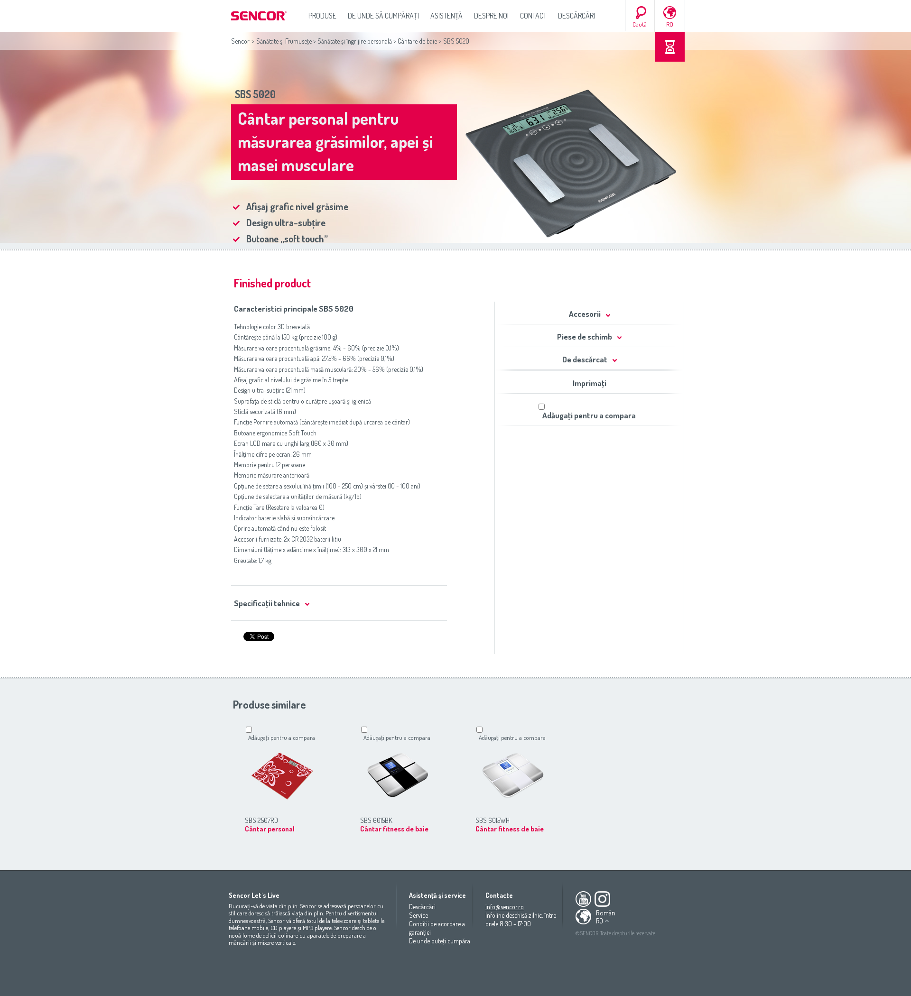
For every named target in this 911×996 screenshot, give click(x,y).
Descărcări (576, 15)
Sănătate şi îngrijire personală (354, 41)
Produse (322, 15)
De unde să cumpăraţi (383, 15)
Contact (533, 15)
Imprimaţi (589, 383)
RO (669, 24)
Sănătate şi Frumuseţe (284, 41)
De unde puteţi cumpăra (439, 941)
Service (418, 915)
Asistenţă (446, 15)
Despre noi (491, 15)
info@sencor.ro (504, 907)
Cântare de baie (417, 41)
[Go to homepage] (259, 16)
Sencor (240, 41)
